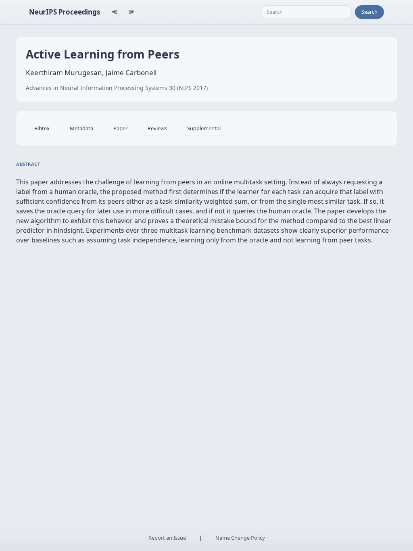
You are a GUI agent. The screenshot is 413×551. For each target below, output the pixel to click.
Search (369, 11)
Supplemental (204, 128)
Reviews (157, 128)
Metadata (81, 128)
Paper (120, 128)
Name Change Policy (240, 537)
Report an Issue (167, 537)
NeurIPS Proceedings (64, 12)
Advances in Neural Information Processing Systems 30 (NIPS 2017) (117, 88)
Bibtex (42, 128)
